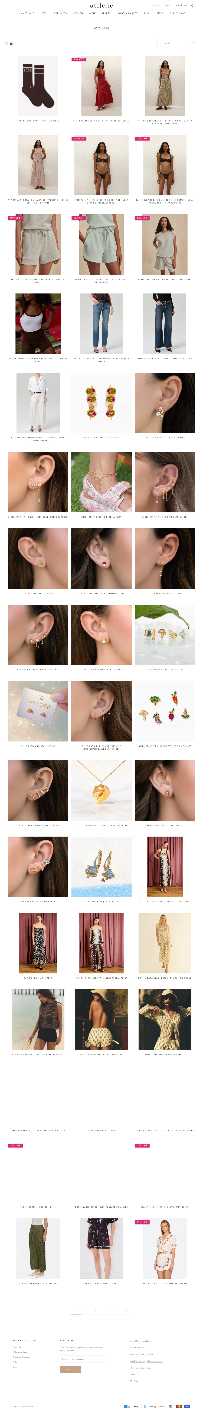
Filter (192, 43)
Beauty (106, 13)
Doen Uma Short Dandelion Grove (101, 1054)
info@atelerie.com (137, 1361)
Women (78, 13)
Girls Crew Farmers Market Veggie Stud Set (164, 746)
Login (155, 5)
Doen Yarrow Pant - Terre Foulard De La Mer (38, 1130)
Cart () (181, 5)
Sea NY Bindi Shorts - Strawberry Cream (165, 1207)
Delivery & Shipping (21, 1352)
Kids (147, 13)
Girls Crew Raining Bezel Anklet (101, 517)
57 (116, 1311)
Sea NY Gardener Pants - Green (38, 1283)
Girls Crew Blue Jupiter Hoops (101, 901)
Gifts (160, 13)
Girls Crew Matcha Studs (38, 593)
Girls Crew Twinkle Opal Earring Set (165, 517)
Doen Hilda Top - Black (101, 1130)
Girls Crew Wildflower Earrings (165, 437)
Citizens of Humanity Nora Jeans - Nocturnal (165, 358)
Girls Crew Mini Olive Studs (101, 437)
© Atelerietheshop (23, 1407)
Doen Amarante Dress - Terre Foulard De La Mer (165, 1130)
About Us (17, 1347)
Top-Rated (60, 13)
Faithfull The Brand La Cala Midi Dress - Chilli (101, 121)
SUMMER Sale (25, 13)
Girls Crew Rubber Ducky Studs (101, 669)
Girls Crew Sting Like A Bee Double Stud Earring (38, 517)
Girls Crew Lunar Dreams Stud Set (38, 669)
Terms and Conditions (22, 1357)
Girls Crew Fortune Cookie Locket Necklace (101, 825)
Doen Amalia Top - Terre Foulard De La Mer (38, 1054)
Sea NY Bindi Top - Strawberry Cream (165, 1283)
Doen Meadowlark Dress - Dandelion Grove (165, 978)
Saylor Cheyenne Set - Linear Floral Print (101, 978)
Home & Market (128, 13)
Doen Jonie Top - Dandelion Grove (165, 1054)
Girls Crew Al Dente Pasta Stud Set (38, 825)
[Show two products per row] (6, 43)
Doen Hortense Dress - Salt (38, 1207)
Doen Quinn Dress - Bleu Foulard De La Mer (101, 1207)
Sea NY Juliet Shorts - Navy (101, 1283)
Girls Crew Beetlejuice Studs (165, 825)
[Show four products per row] (11, 43)
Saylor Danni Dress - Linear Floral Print (165, 901)
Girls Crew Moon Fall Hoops (165, 593)
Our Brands (178, 13)
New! (44, 13)
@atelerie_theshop (155, 1361)
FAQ (15, 1362)
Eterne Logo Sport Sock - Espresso (38, 121)
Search (167, 5)
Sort (168, 43)
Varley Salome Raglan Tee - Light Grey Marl (165, 279)
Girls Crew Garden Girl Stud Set (165, 669)
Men (92, 13)
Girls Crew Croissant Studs (38, 746)
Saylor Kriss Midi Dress (38, 978)
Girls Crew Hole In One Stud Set (38, 901)
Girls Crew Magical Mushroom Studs (101, 593)
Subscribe (70, 1369)
